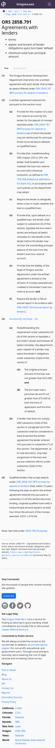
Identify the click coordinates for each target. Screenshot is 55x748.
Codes (18, 708)
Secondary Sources (12, 697)
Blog (4, 674)
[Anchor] (50, 92)
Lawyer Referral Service (14, 629)
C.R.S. (18, 712)
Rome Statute (22, 740)
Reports (6, 692)
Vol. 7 (17, 11)
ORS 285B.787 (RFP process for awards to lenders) (33, 129)
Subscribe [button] (9, 595)
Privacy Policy (9, 701)
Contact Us (7, 688)
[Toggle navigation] (49, 4)
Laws (18, 726)
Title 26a (27, 11)
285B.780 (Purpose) (36, 530)
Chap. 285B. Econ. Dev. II (17, 14)
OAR (17, 730)
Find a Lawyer (9, 670)
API (3, 683)
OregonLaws (25, 4)
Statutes (19, 717)
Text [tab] (6, 68)
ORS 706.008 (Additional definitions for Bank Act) (33, 179)
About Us (7, 679)
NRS (17, 721)
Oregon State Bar (15, 619)
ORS (10, 11)
